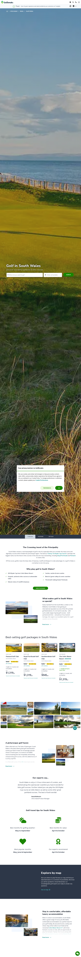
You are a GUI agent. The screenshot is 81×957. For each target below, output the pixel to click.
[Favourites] (70, 2)
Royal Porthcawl (62, 555)
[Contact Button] (77, 953)
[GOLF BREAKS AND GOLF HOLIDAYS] (7, 2)
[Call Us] (76, 2)
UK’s (22, 762)
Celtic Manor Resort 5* (56, 928)
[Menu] (79, 2)
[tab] (30, 537)
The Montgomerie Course (50, 934)
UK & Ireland (13, 11)
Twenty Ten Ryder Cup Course (56, 553)
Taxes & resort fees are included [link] (13, 675)
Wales (21, 11)
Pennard (72, 555)
